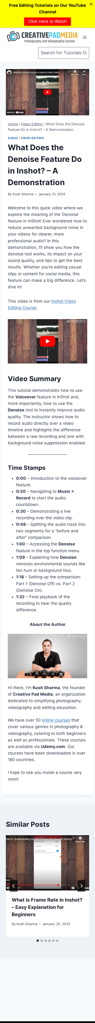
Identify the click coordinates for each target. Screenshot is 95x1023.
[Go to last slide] (14, 886)
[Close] (91, 4)
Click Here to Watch (47, 21)
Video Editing (32, 138)
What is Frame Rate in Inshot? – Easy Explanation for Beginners (47, 907)
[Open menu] (84, 37)
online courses (56, 720)
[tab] (38, 940)
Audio (13, 138)
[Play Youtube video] (47, 341)
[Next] (81, 886)
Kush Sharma (23, 194)
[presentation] (47, 862)
